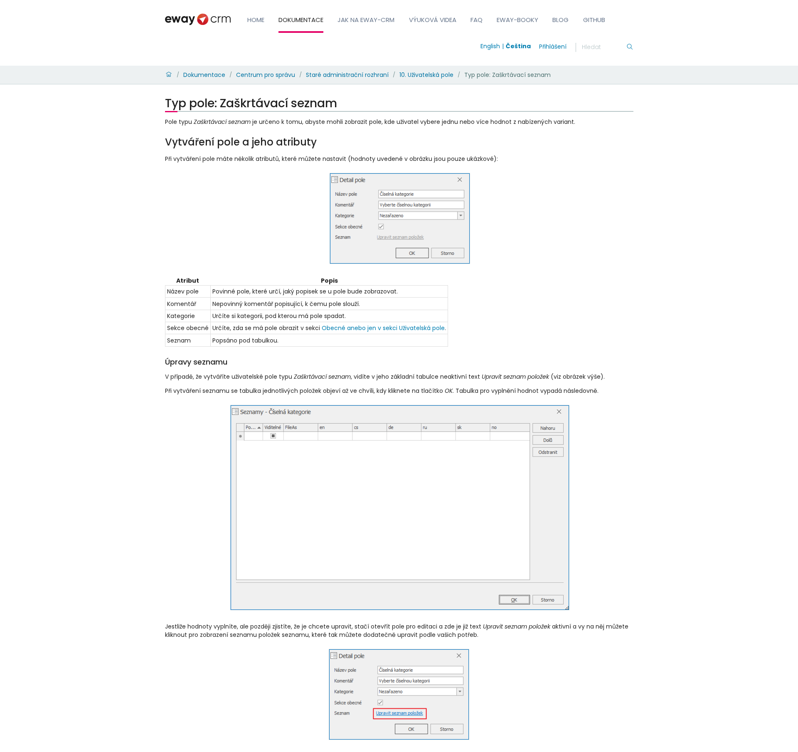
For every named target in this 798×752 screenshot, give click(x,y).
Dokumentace (300, 19)
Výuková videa (432, 19)
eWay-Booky (517, 19)
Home (255, 19)
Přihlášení (552, 46)
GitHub (594, 19)
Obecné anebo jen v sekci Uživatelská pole (383, 328)
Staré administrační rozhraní (347, 75)
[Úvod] (168, 75)
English (490, 46)
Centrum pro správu (265, 75)
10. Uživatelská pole (426, 75)
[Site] (198, 19)
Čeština (518, 46)
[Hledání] (629, 47)
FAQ (476, 19)
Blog (560, 19)
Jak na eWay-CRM (365, 19)
